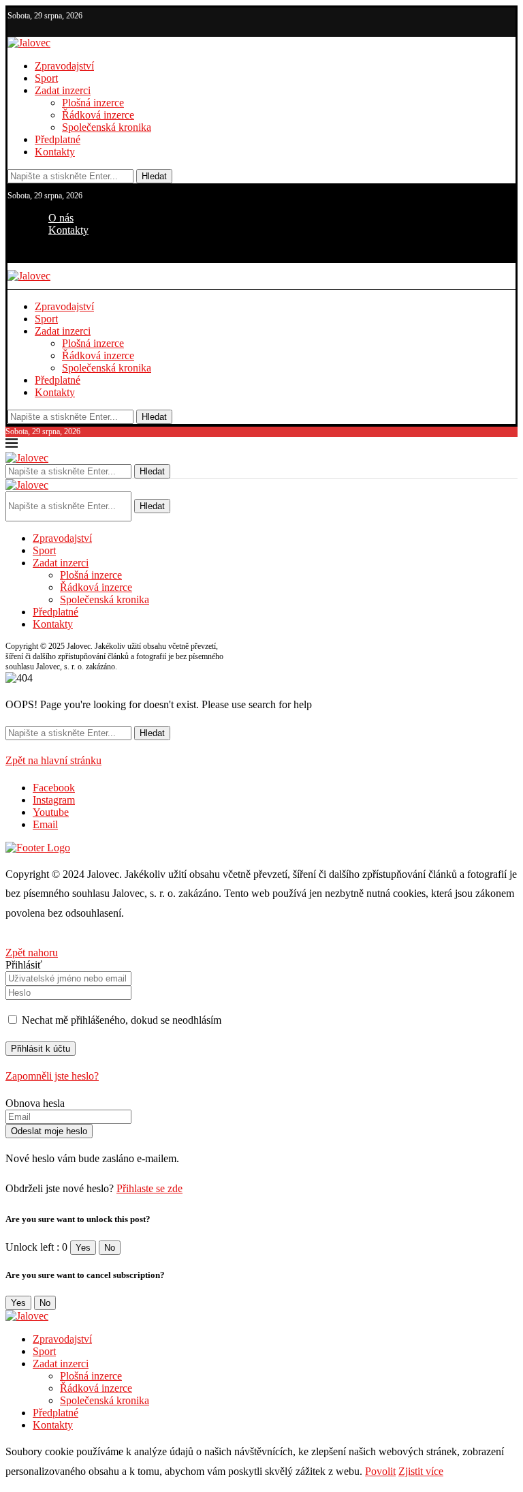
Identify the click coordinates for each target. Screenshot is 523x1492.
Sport (46, 78)
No (109, 1248)
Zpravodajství (64, 66)
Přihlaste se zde (149, 1188)
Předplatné (57, 139)
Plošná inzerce (93, 102)
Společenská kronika (106, 127)
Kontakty (55, 151)
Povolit (380, 1471)
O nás (61, 218)
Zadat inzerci (63, 90)
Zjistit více (420, 1471)
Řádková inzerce (98, 115)
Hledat (154, 176)
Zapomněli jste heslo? (52, 1076)
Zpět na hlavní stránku (53, 760)
